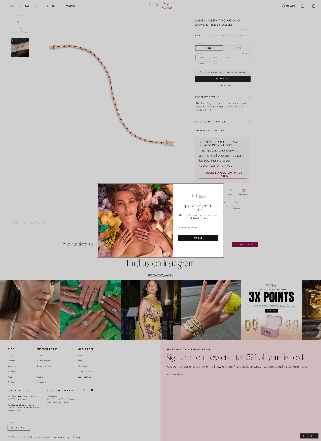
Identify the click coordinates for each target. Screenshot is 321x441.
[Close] (219, 187)
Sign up (198, 238)
